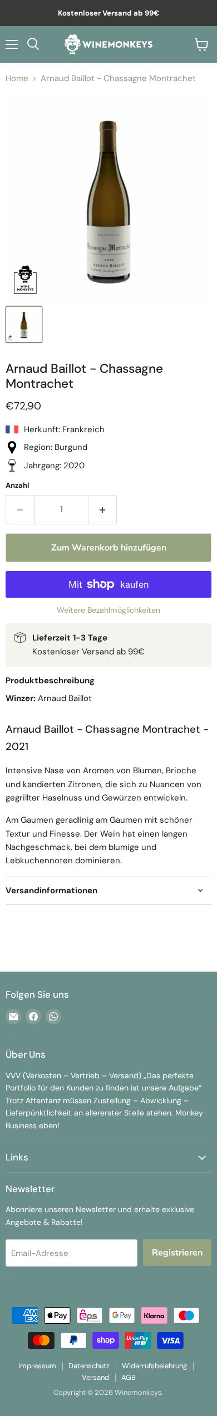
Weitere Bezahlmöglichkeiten (108, 610)
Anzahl (17, 485)
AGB (128, 1377)
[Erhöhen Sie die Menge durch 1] (102, 509)
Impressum (37, 1365)
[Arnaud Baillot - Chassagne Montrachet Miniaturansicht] (24, 324)
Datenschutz (89, 1365)
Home (17, 78)
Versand (95, 1377)
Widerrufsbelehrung (154, 1365)
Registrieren (177, 1253)
